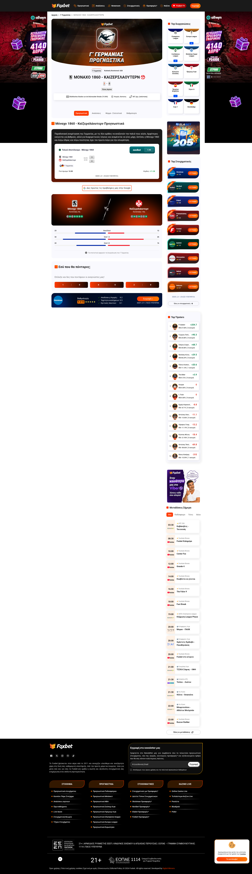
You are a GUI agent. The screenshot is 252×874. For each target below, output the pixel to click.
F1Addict (182, 325)
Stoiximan (179, 172)
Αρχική (54, 15)
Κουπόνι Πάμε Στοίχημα (64, 796)
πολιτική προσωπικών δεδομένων (174, 770)
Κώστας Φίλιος (184, 435)
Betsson (179, 285)
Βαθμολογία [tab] (132, 113)
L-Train (181, 395)
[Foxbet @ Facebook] (51, 756)
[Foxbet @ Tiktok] (73, 756)
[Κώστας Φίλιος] (175, 436)
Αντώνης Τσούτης (185, 445)
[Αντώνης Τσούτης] (175, 446)
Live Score (58, 812)
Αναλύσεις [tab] (96, 113)
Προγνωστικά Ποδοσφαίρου (105, 791)
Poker (174, 812)
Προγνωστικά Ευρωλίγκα (103, 827)
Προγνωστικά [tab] (81, 113)
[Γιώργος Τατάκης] (175, 336)
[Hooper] (175, 386)
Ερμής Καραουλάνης (185, 405)
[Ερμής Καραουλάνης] (175, 406)
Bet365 (179, 243)
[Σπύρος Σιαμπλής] (175, 346)
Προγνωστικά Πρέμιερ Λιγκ (104, 812)
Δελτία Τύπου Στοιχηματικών (145, 796)
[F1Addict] (175, 326)
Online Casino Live (179, 791)
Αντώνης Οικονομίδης (185, 415)
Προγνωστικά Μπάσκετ (103, 796)
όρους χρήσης (151, 770)
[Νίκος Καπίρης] (175, 456)
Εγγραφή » (148, 299)
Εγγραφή (195, 6)
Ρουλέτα (175, 801)
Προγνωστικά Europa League (105, 822)
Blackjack (176, 807)
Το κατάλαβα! (232, 859)
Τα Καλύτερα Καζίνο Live (182, 796)
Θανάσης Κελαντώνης (184, 355)
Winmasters (180, 257)
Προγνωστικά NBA (101, 801)
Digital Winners (169, 868)
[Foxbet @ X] (57, 756)
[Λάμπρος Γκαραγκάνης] (175, 426)
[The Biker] (175, 376)
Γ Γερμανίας (65, 15)
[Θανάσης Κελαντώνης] (175, 356)
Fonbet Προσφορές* (140, 817)
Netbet (178, 271)
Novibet (179, 186)
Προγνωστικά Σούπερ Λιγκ (104, 807)
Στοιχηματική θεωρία (63, 817)
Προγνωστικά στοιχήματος (65, 791)
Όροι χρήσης (54, 868)
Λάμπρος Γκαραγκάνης (185, 425)
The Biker (182, 375)
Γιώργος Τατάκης (184, 335)
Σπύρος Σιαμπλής (184, 345)
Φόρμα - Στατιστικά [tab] (114, 113)
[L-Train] (175, 396)
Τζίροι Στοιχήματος (62, 822)
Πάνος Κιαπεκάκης (184, 365)
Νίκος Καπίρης (184, 455)
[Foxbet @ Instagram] (62, 756)
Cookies (243, 854)
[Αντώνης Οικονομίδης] (175, 416)
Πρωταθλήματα (60, 807)
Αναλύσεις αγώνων (62, 801)
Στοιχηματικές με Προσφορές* (145, 791)
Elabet (178, 200)
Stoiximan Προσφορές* (142, 801)
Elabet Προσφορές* (140, 812)
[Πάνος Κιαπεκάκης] (175, 366)
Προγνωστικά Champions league (106, 817)
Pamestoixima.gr (181, 214)
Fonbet (178, 229)
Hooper (181, 385)
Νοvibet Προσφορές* (141, 807)
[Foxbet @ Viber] (68, 756)
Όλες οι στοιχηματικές (182, 303)
